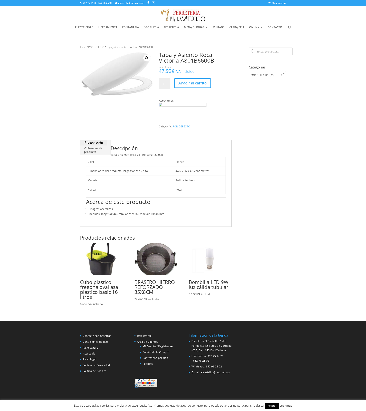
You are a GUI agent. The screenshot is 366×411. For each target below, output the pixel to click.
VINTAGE (218, 27)
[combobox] (267, 73)
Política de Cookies (94, 371)
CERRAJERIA (236, 27)
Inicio (83, 47)
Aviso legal (89, 359)
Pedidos (148, 364)
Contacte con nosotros (97, 336)
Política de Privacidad (96, 365)
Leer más (285, 405)
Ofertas (254, 27)
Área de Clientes (147, 341)
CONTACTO (275, 27)
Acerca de (89, 353)
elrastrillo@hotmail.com (216, 372)
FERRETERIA (171, 27)
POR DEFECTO (96, 47)
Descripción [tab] (95, 142)
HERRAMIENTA (107, 27)
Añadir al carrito (192, 83)
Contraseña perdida (155, 358)
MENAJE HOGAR (194, 27)
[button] (146, 58)
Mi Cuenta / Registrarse (158, 346)
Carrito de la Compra (156, 352)
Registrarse (144, 336)
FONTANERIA (130, 27)
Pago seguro (90, 347)
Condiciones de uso (95, 341)
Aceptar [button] (272, 405)
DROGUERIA (151, 27)
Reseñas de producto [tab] (93, 150)
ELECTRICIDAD (84, 27)
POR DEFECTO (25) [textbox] (266, 75)
